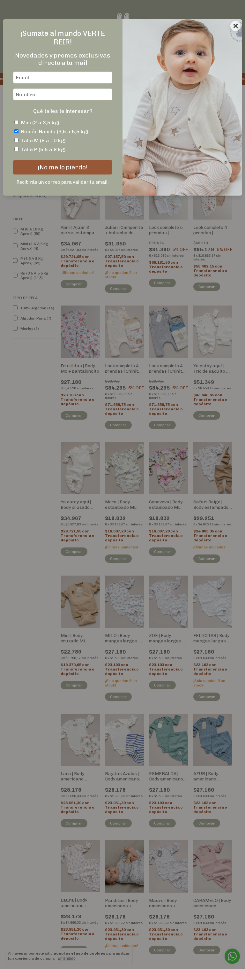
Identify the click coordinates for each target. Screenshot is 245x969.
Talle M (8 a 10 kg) (43, 140)
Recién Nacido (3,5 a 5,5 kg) (54, 131)
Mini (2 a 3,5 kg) (40, 123)
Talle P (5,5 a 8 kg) (43, 149)
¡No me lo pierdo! (63, 167)
